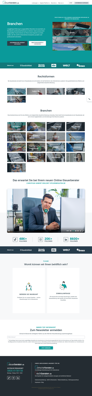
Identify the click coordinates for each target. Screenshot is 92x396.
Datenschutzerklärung (52, 343)
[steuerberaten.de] (11, 2)
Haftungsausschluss (73, 380)
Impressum (38, 382)
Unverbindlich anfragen (81, 3)
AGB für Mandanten (52, 380)
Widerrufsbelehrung (62, 380)
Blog (42, 382)
